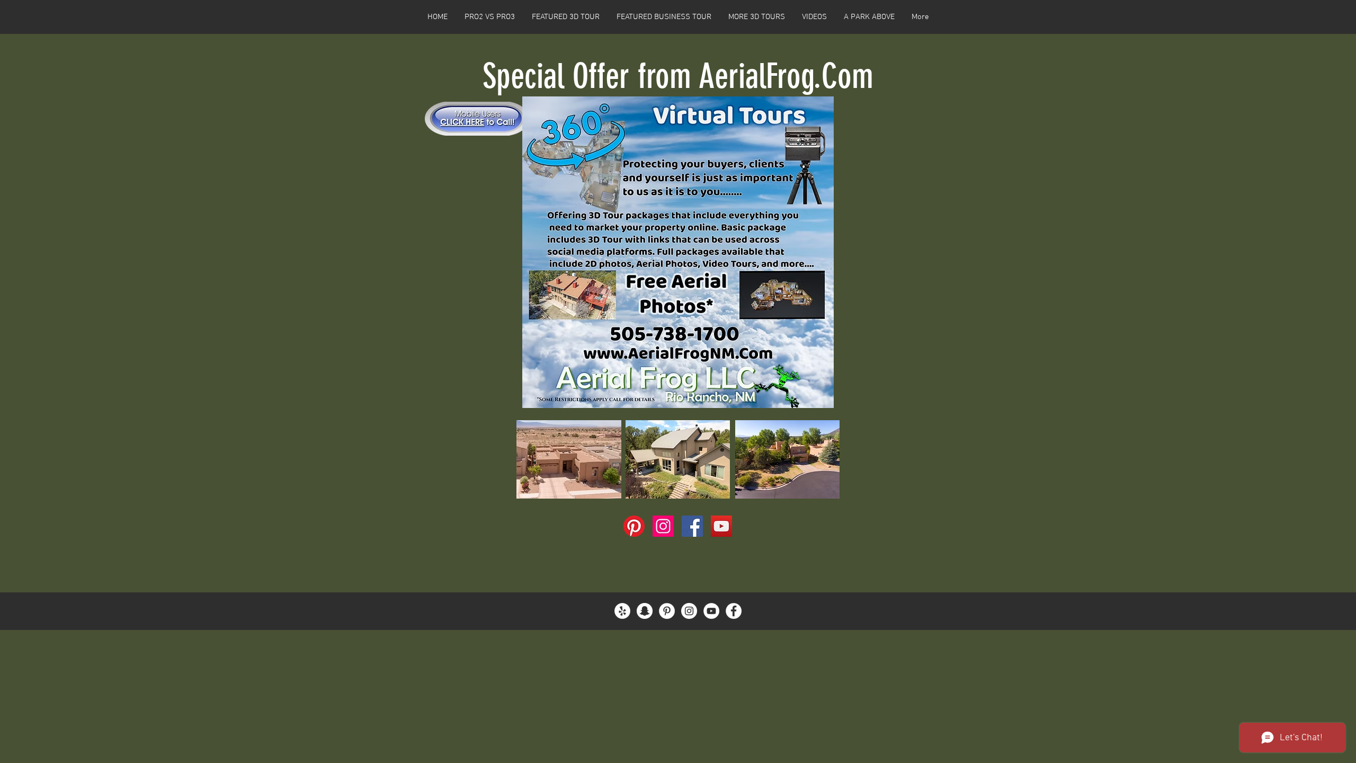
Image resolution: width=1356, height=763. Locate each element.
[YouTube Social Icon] (721, 526)
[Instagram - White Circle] (689, 611)
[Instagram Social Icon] (663, 526)
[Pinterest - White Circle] (667, 611)
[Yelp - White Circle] (622, 611)
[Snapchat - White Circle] (645, 611)
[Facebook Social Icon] (692, 526)
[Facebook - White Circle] (734, 611)
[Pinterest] (634, 526)
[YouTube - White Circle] (711, 611)
